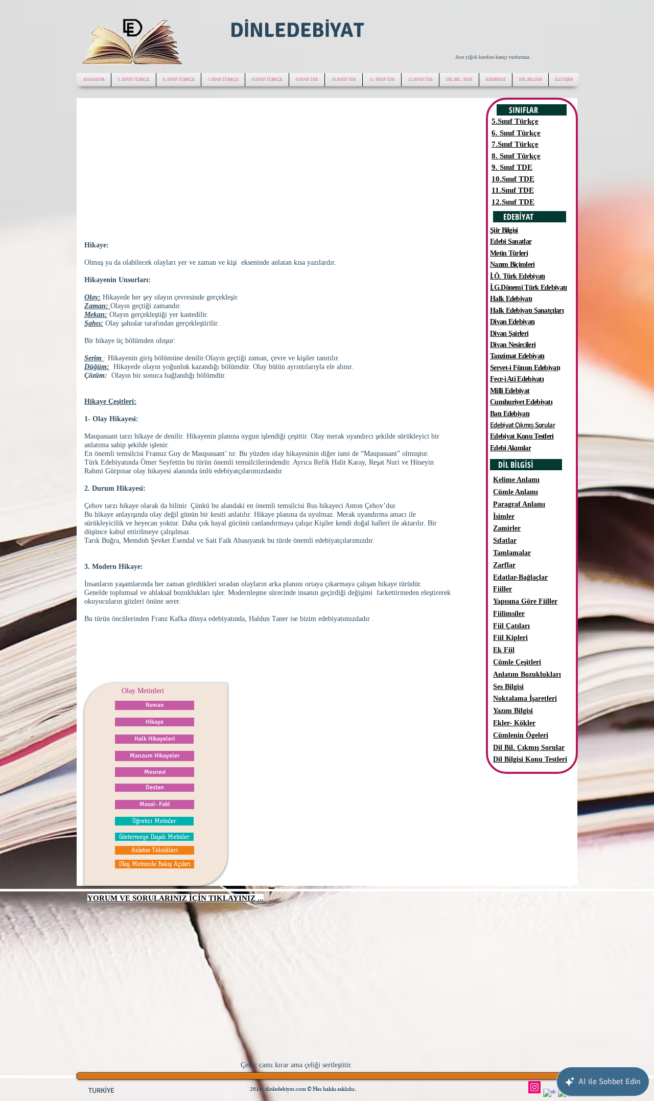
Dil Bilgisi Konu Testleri (530, 759)
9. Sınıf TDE (512, 167)
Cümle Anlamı (515, 492)
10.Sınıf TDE (513, 179)
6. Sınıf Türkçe (516, 133)
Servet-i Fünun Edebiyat (524, 368)
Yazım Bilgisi (513, 711)
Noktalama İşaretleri (525, 698)
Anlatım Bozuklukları (527, 674)
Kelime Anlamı (516, 480)
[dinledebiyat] (549, 1095)
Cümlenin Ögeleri (520, 735)
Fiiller (502, 589)
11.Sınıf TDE (513, 190)
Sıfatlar (505, 540)
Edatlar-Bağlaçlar (520, 577)
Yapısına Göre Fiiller (525, 601)
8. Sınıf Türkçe (516, 156)
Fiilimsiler (509, 613)
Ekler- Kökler (514, 723)
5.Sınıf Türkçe (515, 121)
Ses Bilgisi (508, 687)
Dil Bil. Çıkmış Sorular (529, 747)
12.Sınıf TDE (513, 202)
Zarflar (504, 565)
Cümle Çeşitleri (517, 662)
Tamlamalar (512, 553)
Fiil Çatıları (511, 626)
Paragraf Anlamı (519, 504)
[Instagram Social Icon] (534, 1087)
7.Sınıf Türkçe (515, 144)
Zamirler (507, 528)
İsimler (504, 516)
